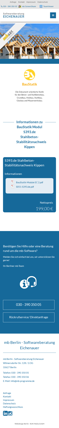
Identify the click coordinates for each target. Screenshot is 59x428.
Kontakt (7, 396)
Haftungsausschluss (13, 407)
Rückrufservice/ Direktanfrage (28, 317)
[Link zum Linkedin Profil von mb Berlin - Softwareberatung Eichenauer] (5, 416)
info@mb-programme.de (22, 381)
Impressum (8, 400)
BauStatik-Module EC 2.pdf (29, 182)
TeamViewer (48, 6)
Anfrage (7, 393)
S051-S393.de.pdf (25, 186)
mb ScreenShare (29, 6)
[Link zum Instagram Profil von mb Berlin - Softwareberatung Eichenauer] (10, 416)
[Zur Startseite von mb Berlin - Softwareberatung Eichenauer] (13, 15)
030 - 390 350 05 (28, 304)
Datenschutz (9, 403)
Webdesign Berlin (22, 424)
